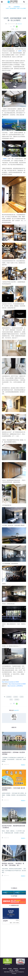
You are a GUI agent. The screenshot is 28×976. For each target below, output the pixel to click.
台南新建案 (9, 696)
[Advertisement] (14, 940)
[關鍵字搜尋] (24, 1)
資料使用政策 (22, 968)
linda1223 (19, 23)
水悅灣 (19, 50)
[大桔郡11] (8, 892)
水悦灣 (5, 921)
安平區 (17, 920)
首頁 (9, 6)
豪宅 (11, 699)
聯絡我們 (16, 970)
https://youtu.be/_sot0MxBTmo (15, 685)
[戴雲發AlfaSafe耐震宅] (14, 901)
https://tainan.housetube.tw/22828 (17, 683)
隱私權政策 (15, 968)
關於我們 (5, 968)
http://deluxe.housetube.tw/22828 (10, 681)
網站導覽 (11, 970)
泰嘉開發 (16, 699)
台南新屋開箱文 (17, 6)
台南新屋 (15, 696)
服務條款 (10, 968)
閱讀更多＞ (23, 764)
